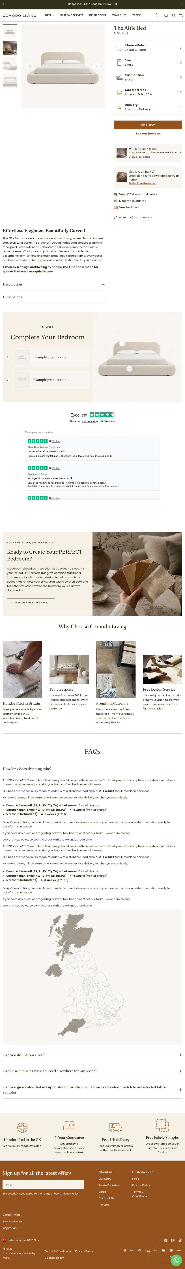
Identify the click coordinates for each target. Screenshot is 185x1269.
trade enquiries (109, 1185)
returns (104, 1205)
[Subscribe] (80, 1185)
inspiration (10, 1228)
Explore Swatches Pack (31, 602)
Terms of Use (50, 1193)
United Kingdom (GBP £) (22, 1240)
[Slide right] (96, 66)
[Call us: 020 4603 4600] (157, 15)
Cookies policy (54, 1258)
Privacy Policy (84, 1251)
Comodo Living (13, 1253)
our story (105, 1179)
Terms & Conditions (57, 1251)
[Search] (166, 15)
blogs (102, 1192)
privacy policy (141, 1185)
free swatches (13, 1221)
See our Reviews (148, 133)
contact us (106, 1198)
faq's (135, 1179)
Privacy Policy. (70, 1193)
